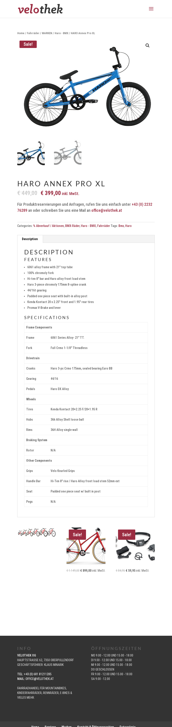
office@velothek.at (106, 210)
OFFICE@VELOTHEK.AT (40, 679)
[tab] (30, 239)
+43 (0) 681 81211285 (38, 674)
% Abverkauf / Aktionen (48, 226)
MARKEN (47, 33)
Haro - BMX (61, 33)
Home (20, 33)
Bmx (121, 226)
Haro (128, 226)
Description (30, 239)
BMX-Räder (72, 226)
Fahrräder (33, 33)
